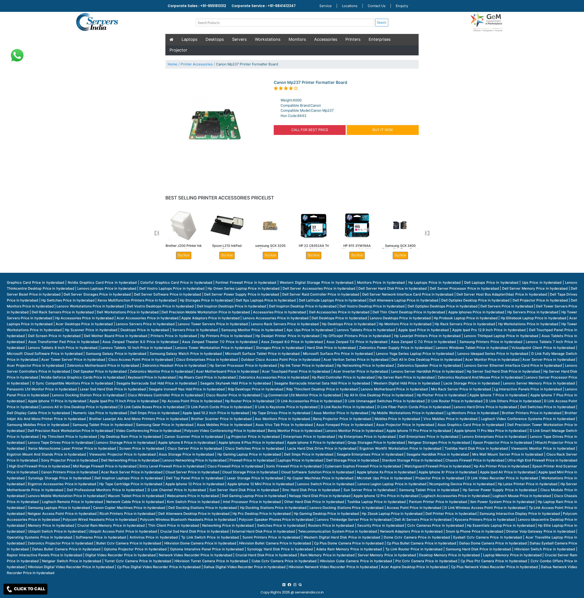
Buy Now (183, 255)
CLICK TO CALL (29, 588)
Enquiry (402, 6)
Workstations (267, 39)
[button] (157, 233)
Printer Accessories (197, 64)
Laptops (189, 39)
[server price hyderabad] (289, 585)
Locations (349, 6)
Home (172, 64)
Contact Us (377, 6)
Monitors (297, 39)
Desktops (215, 39)
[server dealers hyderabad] (283, 585)
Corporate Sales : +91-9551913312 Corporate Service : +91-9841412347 (232, 5)
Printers (352, 39)
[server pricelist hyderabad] (294, 585)
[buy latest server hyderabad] (300, 585)
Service (325, 6)
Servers (239, 39)
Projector (178, 50)
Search (381, 22)
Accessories (325, 39)
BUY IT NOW (383, 130)
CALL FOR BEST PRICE (309, 130)
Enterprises (380, 39)
